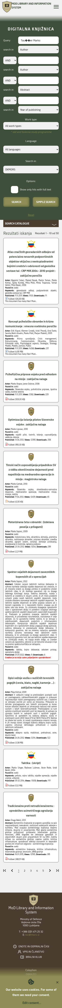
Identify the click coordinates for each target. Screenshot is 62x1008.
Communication (27, 341)
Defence (52, 341)
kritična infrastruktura (46, 849)
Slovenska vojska (22, 389)
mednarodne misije (47, 492)
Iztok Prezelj (41, 331)
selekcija (8, 437)
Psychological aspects (29, 343)
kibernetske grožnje (13, 852)
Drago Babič (16, 820)
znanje (8, 494)
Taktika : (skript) (31, 763)
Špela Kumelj (18, 283)
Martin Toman (44, 280)
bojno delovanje (31, 650)
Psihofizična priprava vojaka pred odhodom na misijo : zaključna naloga (31, 376)
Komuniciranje (11, 341)
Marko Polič (28, 333)
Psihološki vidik (12, 343)
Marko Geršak (16, 484)
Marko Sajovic (16, 531)
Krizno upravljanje (26, 339)
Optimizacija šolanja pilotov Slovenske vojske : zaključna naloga (31, 422)
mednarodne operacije (26, 492)
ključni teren (10, 735)
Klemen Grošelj (27, 331)
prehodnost (46, 733)
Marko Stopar (16, 384)
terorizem (27, 852)
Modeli (8, 346)
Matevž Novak (31, 280)
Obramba (42, 341)
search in (8, 49)
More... (34, 301)
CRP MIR (26, 293)
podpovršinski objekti (46, 290)
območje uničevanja (47, 542)
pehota (18, 775)
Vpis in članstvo (33, 951)
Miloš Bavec (16, 285)
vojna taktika (27, 775)
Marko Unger (17, 768)
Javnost (22, 346)
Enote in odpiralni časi (34, 946)
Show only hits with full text (35, 189)
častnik (32, 435)
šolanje (40, 435)
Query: (7, 40)
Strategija (44, 343)
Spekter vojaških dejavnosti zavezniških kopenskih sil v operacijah (31, 574)
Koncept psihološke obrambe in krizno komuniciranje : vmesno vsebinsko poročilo (31, 324)
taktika (19, 650)
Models (15, 346)
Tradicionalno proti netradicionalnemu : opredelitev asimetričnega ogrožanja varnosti (31, 810)
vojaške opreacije (42, 775)
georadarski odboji (25, 290)
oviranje (33, 542)
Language (31, 141)
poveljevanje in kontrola (15, 544)
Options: (31, 181)
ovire (54, 733)
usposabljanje (50, 435)
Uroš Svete (51, 331)
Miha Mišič (30, 283)
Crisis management (47, 339)
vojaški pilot (21, 435)
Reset (31, 215)
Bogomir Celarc (17, 280)
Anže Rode (46, 768)
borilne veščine (17, 392)
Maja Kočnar (16, 692)
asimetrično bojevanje (25, 849)
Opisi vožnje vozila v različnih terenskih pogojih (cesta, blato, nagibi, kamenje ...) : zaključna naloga (31, 682)
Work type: (31, 119)
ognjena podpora (33, 544)
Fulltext (11, 299)
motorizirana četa (22, 537)
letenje (16, 437)
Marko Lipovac (17, 429)
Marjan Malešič (40, 333)
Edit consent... (31, 1003)
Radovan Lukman (32, 768)
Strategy (53, 343)
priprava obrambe (41, 539)
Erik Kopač (15, 331)
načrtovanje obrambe (23, 539)
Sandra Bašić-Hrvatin (14, 333)
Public (28, 346)
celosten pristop (48, 650)
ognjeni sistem (21, 542)
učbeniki (15, 778)
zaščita (15, 494)
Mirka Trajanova (43, 283)
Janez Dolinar (28, 384)
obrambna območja (39, 537)
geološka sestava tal (13, 293)
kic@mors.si (32, 934)
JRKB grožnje (37, 852)
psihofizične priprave (40, 389)
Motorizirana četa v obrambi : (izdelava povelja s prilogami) (31, 524)
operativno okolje (12, 652)
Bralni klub (34, 957)
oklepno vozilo (22, 733)
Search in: (31, 161)
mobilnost (34, 733)
